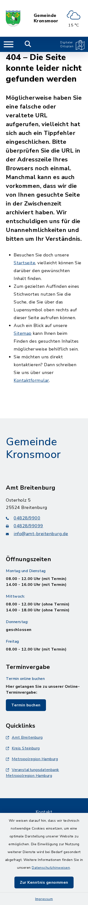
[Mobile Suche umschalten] (28, 44)
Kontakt (44, 812)
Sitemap (23, 333)
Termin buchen (26, 705)
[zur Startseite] (13, 18)
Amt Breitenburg (27, 737)
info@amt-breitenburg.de (41, 534)
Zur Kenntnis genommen (44, 882)
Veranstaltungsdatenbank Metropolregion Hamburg (32, 772)
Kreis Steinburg (26, 748)
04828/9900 (27, 518)
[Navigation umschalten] (8, 44)
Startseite (24, 263)
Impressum (44, 899)
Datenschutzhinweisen (51, 867)
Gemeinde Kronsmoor (46, 18)
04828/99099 (28, 526)
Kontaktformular (31, 380)
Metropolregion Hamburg (35, 759)
